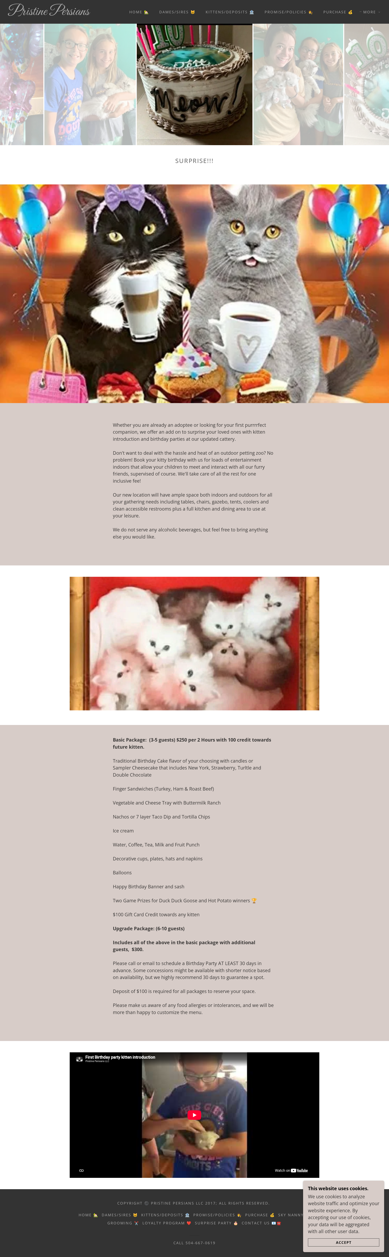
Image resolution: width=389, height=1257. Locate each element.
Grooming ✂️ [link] (123, 1223)
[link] (60, 13)
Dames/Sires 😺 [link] (177, 12)
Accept (344, 1242)
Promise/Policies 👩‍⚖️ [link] (289, 12)
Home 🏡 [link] (139, 12)
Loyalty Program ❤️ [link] (167, 1223)
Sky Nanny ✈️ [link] (294, 1214)
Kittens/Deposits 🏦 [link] (230, 12)
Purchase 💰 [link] (338, 12)
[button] (370, 12)
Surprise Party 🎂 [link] (216, 1223)
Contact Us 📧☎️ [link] (262, 1223)
